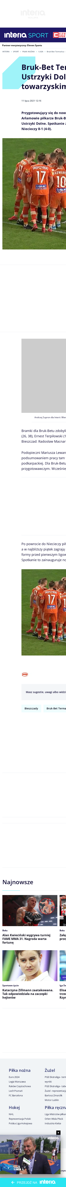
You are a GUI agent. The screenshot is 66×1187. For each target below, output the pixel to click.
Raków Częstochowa (20, 1086)
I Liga (40, 51)
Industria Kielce (53, 1123)
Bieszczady (31, 708)
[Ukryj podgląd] (58, 1133)
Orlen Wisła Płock (54, 1118)
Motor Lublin (52, 1100)
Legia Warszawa (17, 1081)
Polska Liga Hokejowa (20, 1123)
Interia (6, 51)
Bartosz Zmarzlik (53, 1095)
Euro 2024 (14, 1077)
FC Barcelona (16, 1095)
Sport (16, 51)
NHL (11, 1114)
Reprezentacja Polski (20, 1118)
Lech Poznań (16, 1090)
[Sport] (38, 35)
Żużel (50, 1070)
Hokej (14, 1107)
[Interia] (15, 35)
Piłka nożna (28, 51)
